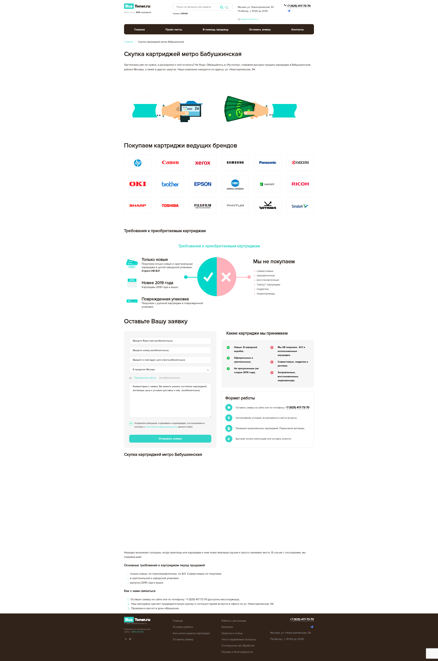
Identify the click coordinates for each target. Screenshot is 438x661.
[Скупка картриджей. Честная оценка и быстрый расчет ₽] (137, 6)
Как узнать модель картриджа (191, 633)
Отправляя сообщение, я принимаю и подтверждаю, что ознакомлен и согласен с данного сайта (169, 425)
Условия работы (183, 627)
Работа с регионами (234, 621)
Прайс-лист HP (174, 38)
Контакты (297, 29)
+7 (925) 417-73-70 (299, 6)
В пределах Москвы (144, 369)
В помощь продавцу (215, 29)
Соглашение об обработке (238, 645)
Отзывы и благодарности (237, 652)
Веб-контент (138, 632)
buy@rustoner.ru (249, 19)
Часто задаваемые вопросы (239, 639)
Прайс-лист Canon (177, 44)
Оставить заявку (260, 29)
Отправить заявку (170, 438)
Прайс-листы (173, 29)
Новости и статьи (232, 633)
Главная (139, 29)
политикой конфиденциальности (161, 427)
